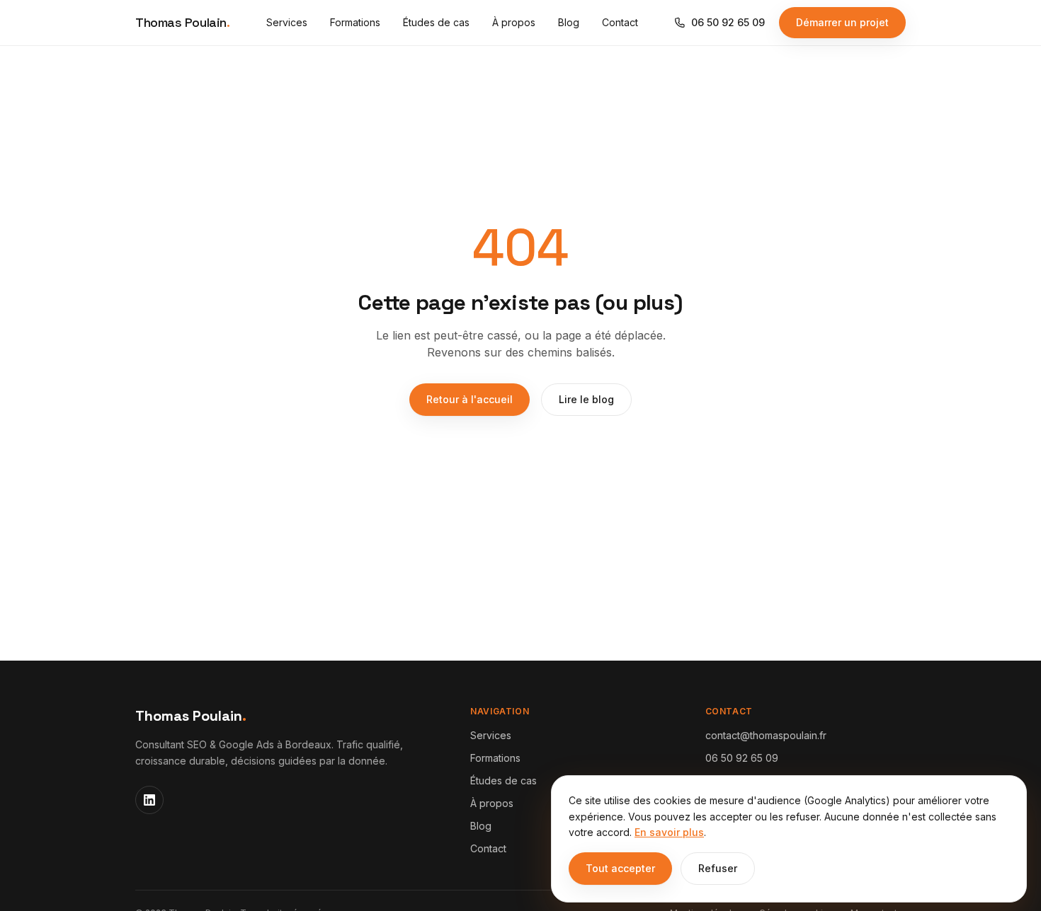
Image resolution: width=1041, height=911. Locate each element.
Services (286, 22)
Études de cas (436, 22)
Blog (568, 22)
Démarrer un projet (842, 22)
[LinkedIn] (149, 800)
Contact (620, 22)
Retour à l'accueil (469, 399)
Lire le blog (586, 399)
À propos (513, 22)
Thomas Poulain (182, 22)
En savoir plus (669, 832)
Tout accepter (620, 868)
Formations (355, 22)
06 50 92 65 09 (728, 22)
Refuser (717, 868)
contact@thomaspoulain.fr (765, 735)
